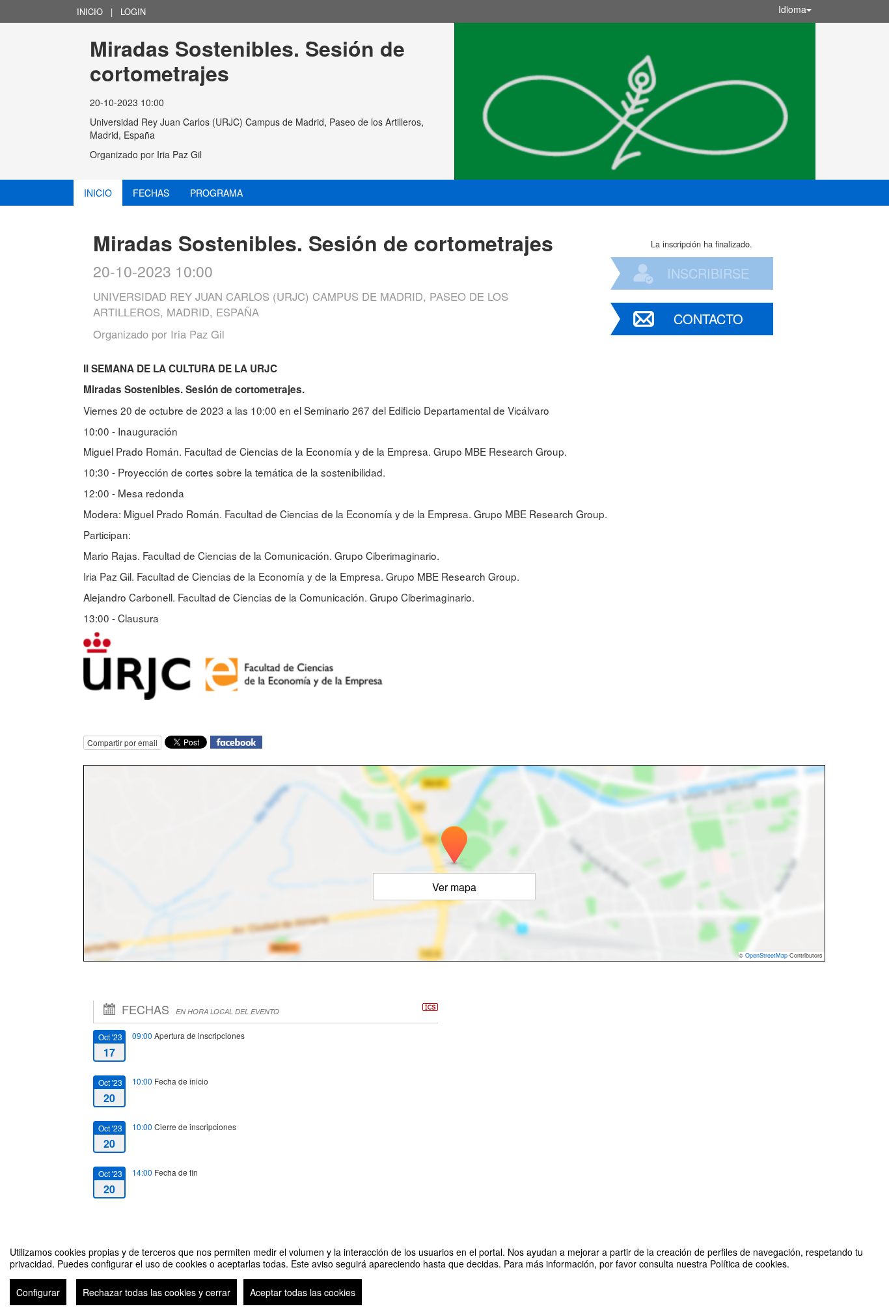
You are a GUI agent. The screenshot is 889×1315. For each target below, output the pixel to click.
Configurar (38, 1292)
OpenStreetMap (766, 955)
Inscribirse (708, 273)
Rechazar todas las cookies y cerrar (156, 1292)
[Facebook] (236, 740)
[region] (444, 1270)
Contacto (708, 318)
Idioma (792, 9)
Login (133, 11)
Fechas (151, 192)
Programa (216, 192)
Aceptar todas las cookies (302, 1292)
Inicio (90, 11)
